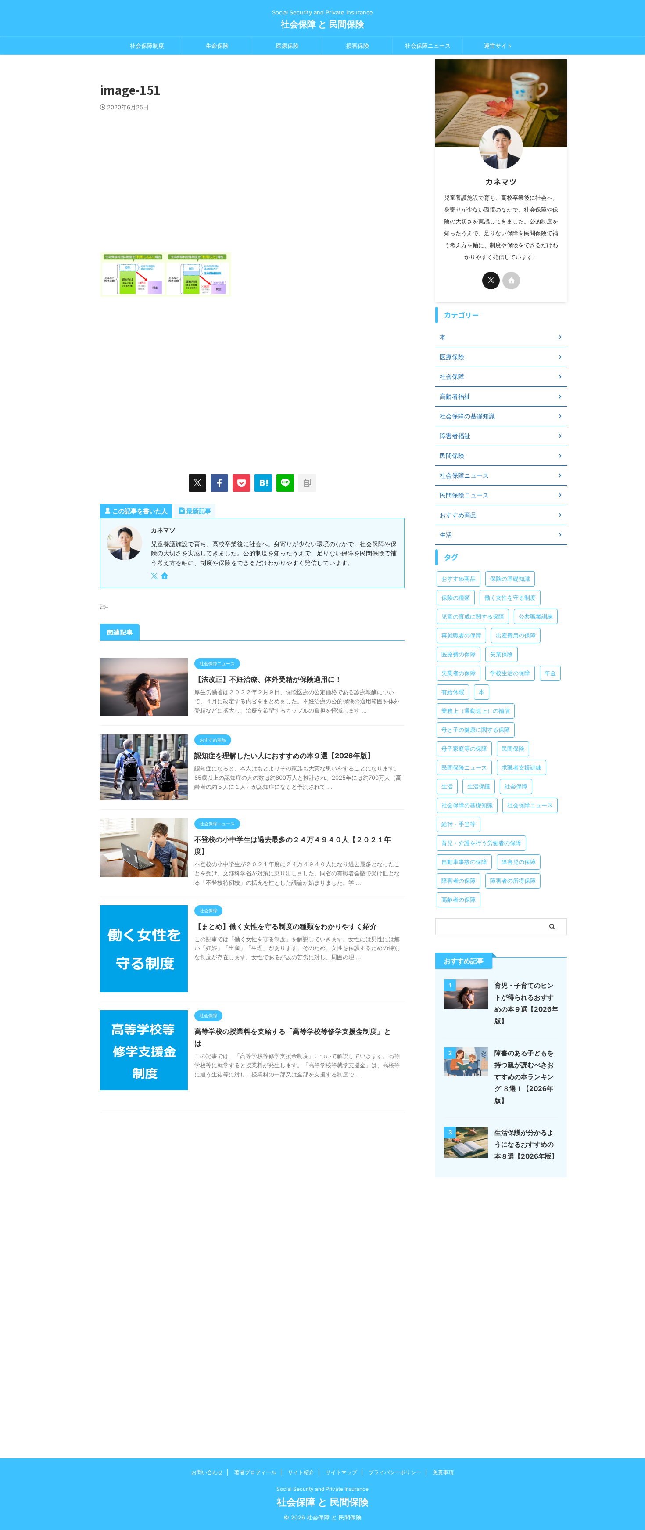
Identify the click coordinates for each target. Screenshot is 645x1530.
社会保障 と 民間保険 (322, 24)
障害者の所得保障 (513, 880)
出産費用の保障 (516, 635)
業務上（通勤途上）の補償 (475, 710)
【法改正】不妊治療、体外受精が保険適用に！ (268, 679)
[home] (165, 576)
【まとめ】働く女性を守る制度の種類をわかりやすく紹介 (285, 926)
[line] (285, 483)
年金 (550, 673)
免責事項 (443, 1472)
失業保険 (501, 654)
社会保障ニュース (428, 45)
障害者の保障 (458, 880)
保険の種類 (455, 597)
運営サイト (498, 45)
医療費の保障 (458, 654)
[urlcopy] (307, 483)
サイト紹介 (301, 1472)
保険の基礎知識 (510, 578)
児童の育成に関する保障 (472, 616)
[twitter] (197, 483)
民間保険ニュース (464, 767)
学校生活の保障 (510, 673)
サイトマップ (341, 1472)
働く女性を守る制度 (510, 597)
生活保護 (478, 786)
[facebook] (219, 483)
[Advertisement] (252, 176)
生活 (447, 786)
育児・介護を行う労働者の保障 (481, 842)
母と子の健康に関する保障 (475, 729)
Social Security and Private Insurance (322, 1489)
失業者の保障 (458, 673)
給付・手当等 (458, 824)
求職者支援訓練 (521, 767)
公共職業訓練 (536, 616)
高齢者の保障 (458, 899)
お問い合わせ (207, 1472)
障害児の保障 (519, 861)
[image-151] (263, 483)
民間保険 (513, 748)
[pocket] (241, 483)
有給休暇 (452, 691)
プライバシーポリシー (395, 1472)
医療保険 (287, 45)
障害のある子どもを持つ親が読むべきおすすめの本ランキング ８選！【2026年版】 (524, 1077)
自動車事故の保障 (464, 861)
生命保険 (217, 45)
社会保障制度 (147, 45)
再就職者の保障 (461, 635)
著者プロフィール (255, 1472)
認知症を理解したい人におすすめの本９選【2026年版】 (284, 755)
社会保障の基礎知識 (467, 805)
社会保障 (516, 786)
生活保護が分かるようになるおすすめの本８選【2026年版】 (526, 1144)
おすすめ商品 (458, 578)
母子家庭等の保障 (464, 748)
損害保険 (357, 45)
